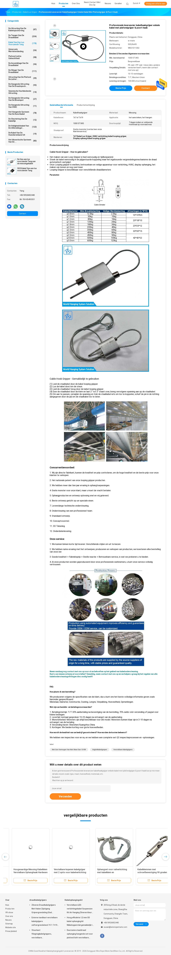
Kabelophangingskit (74, 900)
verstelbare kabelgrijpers (123, 750)
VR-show (9, 912)
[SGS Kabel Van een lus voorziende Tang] (11, 170)
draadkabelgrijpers (38, 900)
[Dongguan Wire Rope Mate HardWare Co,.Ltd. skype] (22, 206)
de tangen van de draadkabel (22, 36)
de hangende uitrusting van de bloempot (22, 99)
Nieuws (8, 920)
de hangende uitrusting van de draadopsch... (22, 85)
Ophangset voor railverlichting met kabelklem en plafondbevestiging (22, 872)
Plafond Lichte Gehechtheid (22, 57)
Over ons (9, 916)
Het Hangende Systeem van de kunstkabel (22, 113)
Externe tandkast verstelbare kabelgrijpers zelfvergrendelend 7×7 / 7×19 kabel (44, 921)
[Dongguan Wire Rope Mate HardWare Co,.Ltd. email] (9, 206)
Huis (7, 905)
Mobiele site (10, 927)
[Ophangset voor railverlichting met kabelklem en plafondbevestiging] (24, 847)
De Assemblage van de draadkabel (22, 64)
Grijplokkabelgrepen (99, 750)
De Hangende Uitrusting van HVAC (22, 106)
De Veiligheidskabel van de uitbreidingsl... (22, 127)
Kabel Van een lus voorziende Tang (22, 43)
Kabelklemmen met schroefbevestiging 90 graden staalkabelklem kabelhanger (62, 872)
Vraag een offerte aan (155, 4)
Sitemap (9, 924)
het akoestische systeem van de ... (22, 141)
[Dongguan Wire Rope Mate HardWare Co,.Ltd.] (16, 4)
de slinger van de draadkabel (22, 71)
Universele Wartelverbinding (22, 50)
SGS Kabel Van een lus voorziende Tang (27, 169)
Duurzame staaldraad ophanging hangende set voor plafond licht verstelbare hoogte (80, 934)
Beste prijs (121, 88)
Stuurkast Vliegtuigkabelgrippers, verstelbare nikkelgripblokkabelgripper (43, 934)
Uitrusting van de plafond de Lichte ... (22, 78)
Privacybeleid (11, 931)
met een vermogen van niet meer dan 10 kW (69, 750)
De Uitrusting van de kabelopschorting (22, 29)
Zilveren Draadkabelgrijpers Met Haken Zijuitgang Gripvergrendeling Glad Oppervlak (44, 909)
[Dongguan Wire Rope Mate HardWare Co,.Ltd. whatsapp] (15, 206)
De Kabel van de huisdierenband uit (22, 134)
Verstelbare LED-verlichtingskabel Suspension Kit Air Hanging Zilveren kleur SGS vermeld (79, 909)
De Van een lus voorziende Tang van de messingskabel (26, 161)
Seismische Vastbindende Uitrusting (22, 92)
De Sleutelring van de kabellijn (22, 120)
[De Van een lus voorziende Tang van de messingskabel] (11, 161)
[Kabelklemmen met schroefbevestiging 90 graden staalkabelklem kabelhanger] (64, 847)
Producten (9, 909)
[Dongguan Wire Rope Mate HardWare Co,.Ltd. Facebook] (102, 936)
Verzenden (65, 796)
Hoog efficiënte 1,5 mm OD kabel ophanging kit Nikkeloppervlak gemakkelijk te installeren (80, 921)
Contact (22, 213)
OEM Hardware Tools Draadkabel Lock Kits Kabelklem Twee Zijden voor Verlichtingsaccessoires (144, 872)
